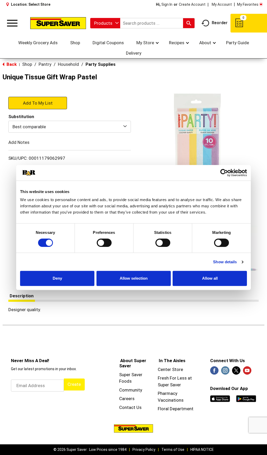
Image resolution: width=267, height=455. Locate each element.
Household (68, 64)
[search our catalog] (189, 23)
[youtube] (247, 372)
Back (11, 64)
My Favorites (247, 4)
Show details (225, 262)
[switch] (104, 243)
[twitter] (236, 372)
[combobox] (105, 23)
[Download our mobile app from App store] (220, 398)
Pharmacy (167, 393)
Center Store (170, 369)
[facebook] (214, 372)
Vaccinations (171, 400)
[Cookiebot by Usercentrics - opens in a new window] (224, 173)
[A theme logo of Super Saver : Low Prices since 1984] (58, 23)
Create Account (192, 4)
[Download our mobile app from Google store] (246, 398)
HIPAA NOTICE (202, 449)
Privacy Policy (143, 449)
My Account (222, 4)
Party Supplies (101, 64)
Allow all (210, 278)
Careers (127, 398)
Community (130, 390)
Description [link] (22, 295)
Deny (57, 278)
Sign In (166, 4)
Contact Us (130, 407)
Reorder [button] (220, 22)
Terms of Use (172, 449)
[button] (37, 103)
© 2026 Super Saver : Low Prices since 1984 (89, 449)
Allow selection (134, 278)
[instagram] (225, 372)
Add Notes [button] (18, 142)
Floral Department (175, 408)
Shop (27, 64)
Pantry (45, 64)
